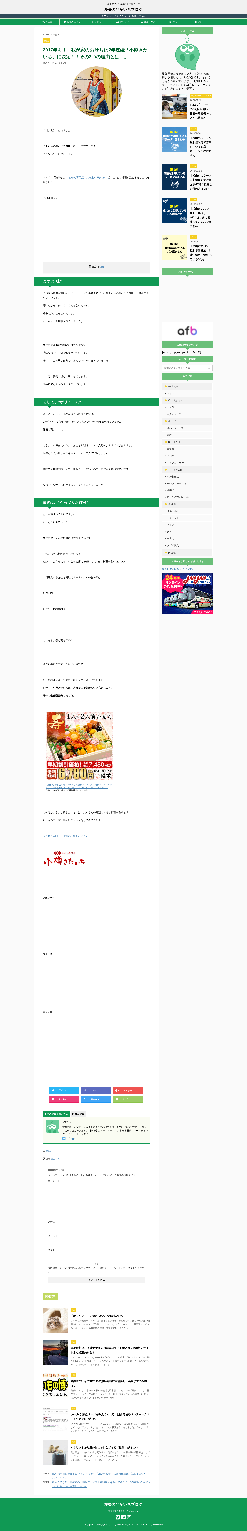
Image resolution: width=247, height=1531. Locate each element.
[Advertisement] (96, 234)
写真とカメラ (73, 22)
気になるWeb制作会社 (179, 497)
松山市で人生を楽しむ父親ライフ (123, 1511)
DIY (169, 531)
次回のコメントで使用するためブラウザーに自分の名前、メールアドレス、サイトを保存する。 (96, 1269)
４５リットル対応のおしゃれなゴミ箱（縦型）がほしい (104, 1447)
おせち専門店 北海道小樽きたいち (89, 177)
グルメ (170, 524)
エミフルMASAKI (176, 462)
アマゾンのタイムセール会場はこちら (125, 16)
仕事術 (170, 490)
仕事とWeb (149, 22)
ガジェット (173, 517)
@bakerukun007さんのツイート (182, 568)
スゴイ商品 (173, 545)
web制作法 (173, 476)
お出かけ (124, 22)
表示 (101, 266)
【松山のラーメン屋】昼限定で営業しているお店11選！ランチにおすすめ (200, 146)
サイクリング (174, 393)
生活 (175, 22)
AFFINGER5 (158, 1524)
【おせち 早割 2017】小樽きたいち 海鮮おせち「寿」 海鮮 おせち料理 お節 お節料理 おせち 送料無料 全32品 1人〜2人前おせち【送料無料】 (79, 786)
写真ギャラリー (175, 414)
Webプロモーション (177, 483)
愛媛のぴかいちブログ (123, 9)
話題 (200, 22)
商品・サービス (175, 428)
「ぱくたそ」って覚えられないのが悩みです (97, 1315)
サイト (51, 1249)
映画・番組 (173, 511)
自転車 (49, 22)
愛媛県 (170, 448)
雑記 (48, 1150)
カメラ (170, 407)
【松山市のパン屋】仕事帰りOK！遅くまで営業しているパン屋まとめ (200, 217)
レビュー (99, 22)
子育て (170, 538)
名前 (51, 1222)
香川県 (170, 455)
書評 (169, 434)
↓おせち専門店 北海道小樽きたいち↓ (65, 836)
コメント (53, 1180)
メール (52, 1235)
